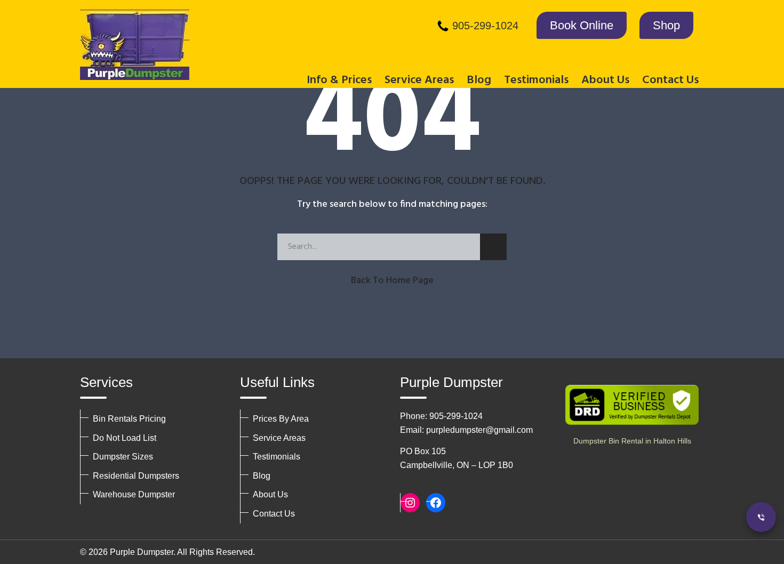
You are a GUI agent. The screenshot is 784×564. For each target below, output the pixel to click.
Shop (666, 25)
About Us (270, 494)
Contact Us (670, 80)
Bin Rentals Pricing (129, 418)
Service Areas (279, 437)
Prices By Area (281, 418)
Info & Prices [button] (339, 80)
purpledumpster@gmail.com (479, 429)
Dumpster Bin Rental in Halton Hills (632, 441)
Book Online (581, 25)
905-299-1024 (485, 25)
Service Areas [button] (419, 80)
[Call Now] (761, 517)
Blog (479, 80)
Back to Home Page (392, 280)
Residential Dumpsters (136, 475)
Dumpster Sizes (123, 456)
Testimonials (536, 80)
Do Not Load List (124, 437)
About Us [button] (605, 80)
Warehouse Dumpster (134, 494)
